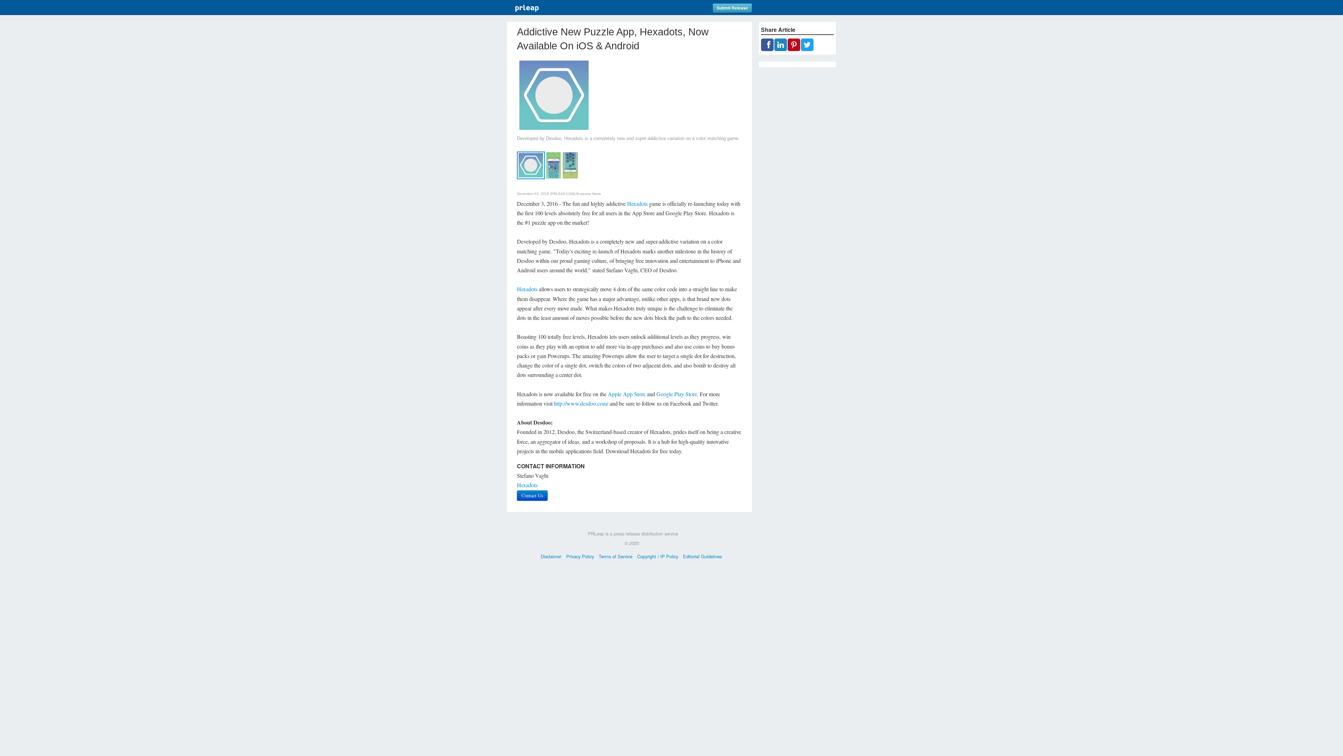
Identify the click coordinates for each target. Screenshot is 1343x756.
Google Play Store (676, 394)
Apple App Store (627, 394)
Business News (588, 194)
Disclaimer (551, 556)
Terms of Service (615, 556)
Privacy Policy (580, 556)
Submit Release (732, 8)
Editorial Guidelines (702, 556)
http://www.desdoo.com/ (581, 403)
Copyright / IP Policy (657, 556)
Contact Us (532, 495)
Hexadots (637, 203)
